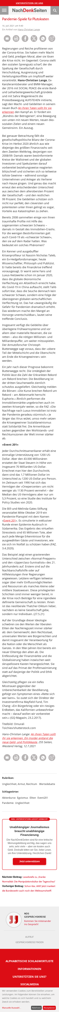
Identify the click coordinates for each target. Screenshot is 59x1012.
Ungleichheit (22, 803)
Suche (55, 10)
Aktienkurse (9, 797)
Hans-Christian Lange (29, 29)
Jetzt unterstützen (29, 861)
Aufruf (29, 937)
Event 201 (9, 520)
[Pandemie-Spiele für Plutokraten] (42, 41)
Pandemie (8, 803)
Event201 (43, 797)
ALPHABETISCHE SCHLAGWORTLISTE (29, 961)
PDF (16, 38)
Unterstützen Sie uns (29, 3)
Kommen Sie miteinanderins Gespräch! (37, 922)
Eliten (33, 797)
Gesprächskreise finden (30, 942)
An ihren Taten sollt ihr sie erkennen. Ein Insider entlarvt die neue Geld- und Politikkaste (29, 738)
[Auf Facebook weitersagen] (25, 41)
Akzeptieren (49, 1008)
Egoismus (22, 797)
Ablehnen (36, 1008)
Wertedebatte (47, 784)
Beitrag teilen (7, 38)
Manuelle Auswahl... (11, 1008)
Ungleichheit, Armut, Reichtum (19, 784)
